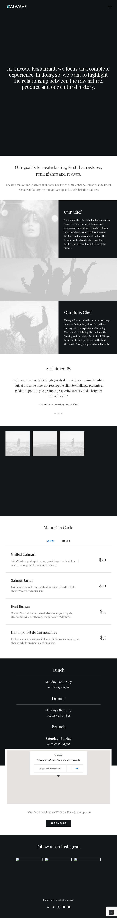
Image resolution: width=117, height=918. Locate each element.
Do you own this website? (50, 769)
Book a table (58, 823)
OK (76, 768)
